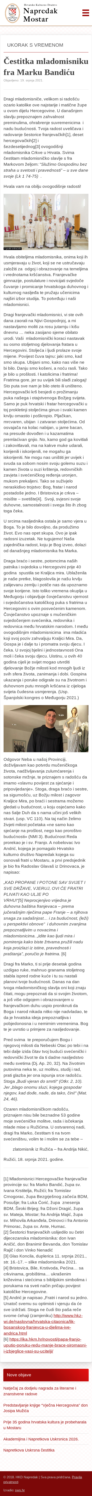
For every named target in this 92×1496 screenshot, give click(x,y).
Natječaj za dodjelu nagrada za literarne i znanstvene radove (39, 1391)
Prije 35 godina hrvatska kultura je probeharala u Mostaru (44, 1425)
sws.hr (20, 1490)
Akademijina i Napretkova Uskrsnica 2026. (41, 1439)
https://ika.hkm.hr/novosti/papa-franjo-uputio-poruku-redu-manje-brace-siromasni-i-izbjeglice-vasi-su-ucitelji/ (45, 1345)
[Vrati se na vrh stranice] (83, 1487)
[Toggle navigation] (85, 12)
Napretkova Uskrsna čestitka (28, 1450)
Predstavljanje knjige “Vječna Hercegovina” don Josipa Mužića (45, 1408)
